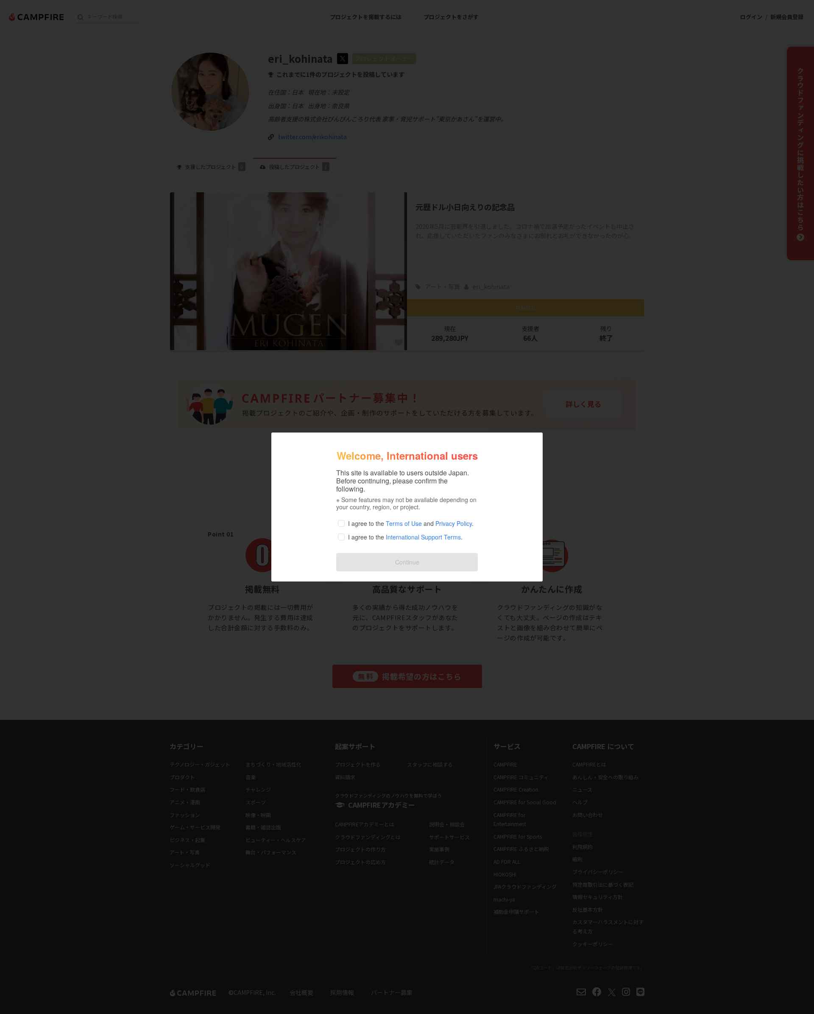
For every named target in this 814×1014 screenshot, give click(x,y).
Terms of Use (404, 523)
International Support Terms (423, 537)
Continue (407, 562)
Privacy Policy (453, 523)
